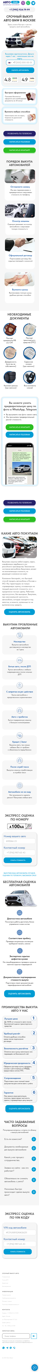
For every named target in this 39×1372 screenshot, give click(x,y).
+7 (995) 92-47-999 (12, 1313)
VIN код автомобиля (15, 1227)
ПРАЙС (15, 2)
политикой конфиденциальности (23, 1342)
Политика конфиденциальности (10, 1304)
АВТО (7, 2)
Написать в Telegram (19, 142)
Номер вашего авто (15, 836)
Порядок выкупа (6, 1295)
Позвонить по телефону (19, 133)
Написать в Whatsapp (19, 150)
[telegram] (7, 1347)
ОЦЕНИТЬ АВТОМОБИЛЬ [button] (19, 612)
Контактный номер (14, 847)
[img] (28, 3)
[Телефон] (14, 1347)
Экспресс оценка (7, 1301)
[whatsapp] (3, 1347)
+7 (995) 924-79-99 (19, 9)
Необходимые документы (9, 1298)
